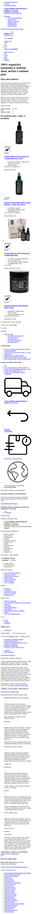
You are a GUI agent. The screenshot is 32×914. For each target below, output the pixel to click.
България (14, 910)
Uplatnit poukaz (8, 595)
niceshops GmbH (13, 636)
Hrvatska (13, 895)
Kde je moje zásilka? (10, 593)
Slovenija (14, 894)
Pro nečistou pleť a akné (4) (15, 336)
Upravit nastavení (23, 688)
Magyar (12, 892)
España (12, 881)
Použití (6, 612)
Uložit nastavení (5, 852)
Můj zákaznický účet (10, 579)
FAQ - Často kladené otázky (12, 614)
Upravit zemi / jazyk (20, 633)
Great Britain (17, 883)
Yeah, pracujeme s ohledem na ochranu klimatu (17, 602)
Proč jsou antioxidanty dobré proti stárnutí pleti (17, 359)
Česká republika (19, 903)
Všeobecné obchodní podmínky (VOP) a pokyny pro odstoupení (15, 643)
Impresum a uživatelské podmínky (13, 639)
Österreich (15, 876)
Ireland (12, 911)
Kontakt (6, 621)
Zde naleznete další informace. (9, 503)
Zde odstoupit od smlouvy (8, 655)
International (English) (25, 873)
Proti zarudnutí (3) (13, 342)
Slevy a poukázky (9, 582)
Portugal (13, 907)
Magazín (6, 604)
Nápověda (7, 16)
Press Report (7, 606)
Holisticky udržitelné (10, 601)
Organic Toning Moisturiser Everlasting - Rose (17, 369)
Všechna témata (12, 26)
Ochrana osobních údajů (11, 641)
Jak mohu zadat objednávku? (12, 573)
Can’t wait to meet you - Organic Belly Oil (16, 367)
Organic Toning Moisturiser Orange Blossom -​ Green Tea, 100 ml (17, 203)
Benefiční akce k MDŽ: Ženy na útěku (15, 357)
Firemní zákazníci (9, 581)
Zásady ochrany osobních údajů (19, 685)
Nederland (15, 905)
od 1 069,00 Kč (15, 9)
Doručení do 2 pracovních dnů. (13, 13)
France (12, 879)
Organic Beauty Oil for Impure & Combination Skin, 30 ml (16, 157)
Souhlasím (4, 688)
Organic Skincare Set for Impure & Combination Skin (17, 254)
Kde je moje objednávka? (15, 18)
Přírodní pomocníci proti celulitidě (13, 355)
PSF (5, 366)
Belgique (13, 899)
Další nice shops (8, 652)
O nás (6, 620)
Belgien (12, 902)
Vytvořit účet (7, 41)
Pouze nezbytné (13, 688)
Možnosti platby (12, 23)
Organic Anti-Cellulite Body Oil (13, 371)
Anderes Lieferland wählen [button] (8, 870)
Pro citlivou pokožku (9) (15, 340)
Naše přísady (8, 609)
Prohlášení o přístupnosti (11, 646)
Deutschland (16, 874)
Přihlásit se (7, 588)
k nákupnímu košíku (10, 5)
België (11, 908)
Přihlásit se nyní (8, 35)
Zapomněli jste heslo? (10, 592)
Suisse (11, 886)
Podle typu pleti (8, 334)
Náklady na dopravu (13, 21)
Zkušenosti (7, 623)
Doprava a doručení (9, 574)
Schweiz (13, 884)
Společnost (7, 650)
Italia (10, 878)
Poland (12, 897)
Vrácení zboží (12, 19)
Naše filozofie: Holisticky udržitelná (14, 611)
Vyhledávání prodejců (10, 607)
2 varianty (7, 197)
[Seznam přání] (5, 44)
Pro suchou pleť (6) (13, 339)
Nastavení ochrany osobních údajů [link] (14, 647)
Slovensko (15, 900)
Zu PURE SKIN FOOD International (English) (14, 867)
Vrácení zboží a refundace (11, 576)
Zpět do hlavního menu (10, 2)
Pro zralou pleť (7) (13, 337)
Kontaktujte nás (12, 24)
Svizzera (13, 887)
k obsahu (6, 4)
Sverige (12, 891)
